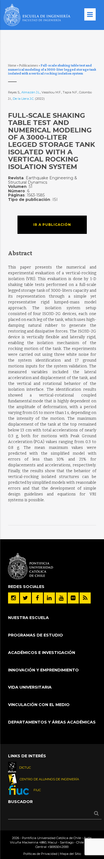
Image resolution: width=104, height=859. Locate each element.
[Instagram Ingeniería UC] (13, 598)
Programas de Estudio (35, 635)
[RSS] (85, 598)
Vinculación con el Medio (39, 704)
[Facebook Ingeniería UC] (37, 598)
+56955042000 (58, 847)
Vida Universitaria (30, 687)
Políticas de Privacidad (40, 854)
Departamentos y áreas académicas (52, 722)
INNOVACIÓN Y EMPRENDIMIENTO (43, 670)
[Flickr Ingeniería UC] (73, 598)
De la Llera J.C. (24, 99)
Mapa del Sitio (70, 854)
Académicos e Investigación (41, 652)
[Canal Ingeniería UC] (61, 598)
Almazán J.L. (30, 92)
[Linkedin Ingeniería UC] (49, 598)
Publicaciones (28, 65)
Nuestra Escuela (28, 617)
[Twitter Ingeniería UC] (25, 598)
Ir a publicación (52, 225)
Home (12, 65)
